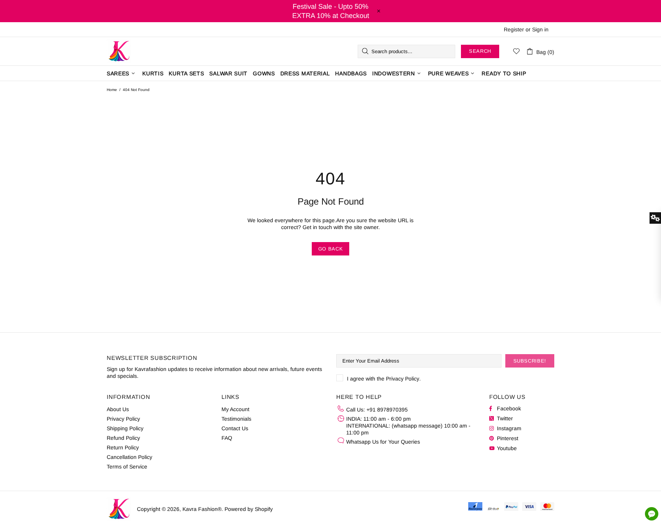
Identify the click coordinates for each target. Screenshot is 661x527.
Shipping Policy (125, 428)
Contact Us (234, 428)
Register (514, 29)
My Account (235, 409)
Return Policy (123, 447)
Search (480, 51)
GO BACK (330, 249)
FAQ (226, 438)
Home (112, 90)
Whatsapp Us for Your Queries (383, 442)
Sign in (540, 29)
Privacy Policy (402, 379)
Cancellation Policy (129, 457)
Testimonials (236, 419)
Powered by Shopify (249, 509)
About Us (118, 409)
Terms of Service (127, 467)
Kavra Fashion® (119, 51)
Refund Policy (123, 438)
